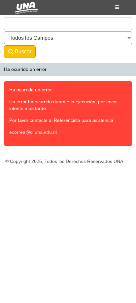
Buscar (22, 51)
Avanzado (53, 51)
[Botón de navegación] (117, 7)
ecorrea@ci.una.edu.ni (33, 132)
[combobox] (68, 24)
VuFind (20, 11)
